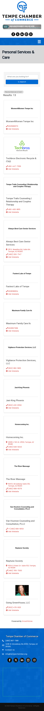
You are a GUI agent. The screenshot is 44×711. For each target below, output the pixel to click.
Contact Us (10, 650)
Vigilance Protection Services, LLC (21, 362)
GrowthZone (27, 621)
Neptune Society (14, 561)
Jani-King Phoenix (15, 400)
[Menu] (39, 41)
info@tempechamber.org (16, 654)
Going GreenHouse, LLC (18, 602)
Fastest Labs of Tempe (17, 286)
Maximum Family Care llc (18, 323)
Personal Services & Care (13, 92)
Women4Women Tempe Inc (20, 121)
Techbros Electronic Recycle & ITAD (21, 160)
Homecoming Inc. (15, 437)
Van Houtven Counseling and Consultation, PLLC (20, 522)
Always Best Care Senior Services (18, 243)
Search (23, 82)
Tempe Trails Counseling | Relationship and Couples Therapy (19, 201)
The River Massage (15, 479)
